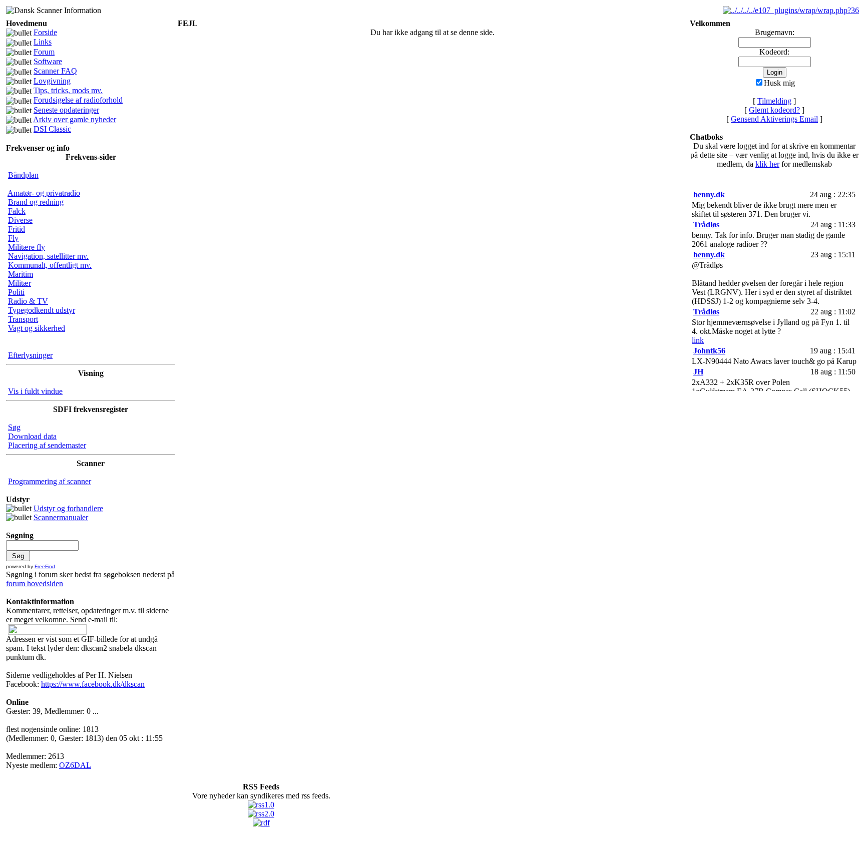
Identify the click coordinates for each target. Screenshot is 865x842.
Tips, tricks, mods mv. (68, 90)
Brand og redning (36, 202)
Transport (23, 319)
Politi (16, 292)
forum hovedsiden (34, 583)
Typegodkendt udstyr (41, 310)
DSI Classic (52, 129)
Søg (14, 427)
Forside (45, 32)
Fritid (16, 229)
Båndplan (23, 175)
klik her (767, 164)
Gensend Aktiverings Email (774, 119)
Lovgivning (52, 81)
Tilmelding (774, 101)
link (698, 340)
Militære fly (26, 247)
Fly (13, 238)
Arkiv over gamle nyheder (74, 119)
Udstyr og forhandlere (68, 508)
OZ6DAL (75, 765)
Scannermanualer (61, 517)
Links (43, 42)
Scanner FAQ (55, 71)
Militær (19, 283)
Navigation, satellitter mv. (48, 256)
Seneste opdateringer (66, 110)
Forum (44, 52)
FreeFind (45, 566)
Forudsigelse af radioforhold (78, 100)
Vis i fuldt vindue (35, 391)
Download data (32, 436)
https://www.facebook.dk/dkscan (93, 684)
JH (698, 371)
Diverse (20, 220)
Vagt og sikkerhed (36, 328)
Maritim (20, 274)
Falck (17, 211)
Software (48, 61)
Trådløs (706, 224)
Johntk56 (709, 350)
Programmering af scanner (49, 481)
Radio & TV (28, 301)
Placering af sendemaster (47, 445)
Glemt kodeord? (774, 110)
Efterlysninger (30, 355)
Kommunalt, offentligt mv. (50, 265)
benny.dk (709, 194)
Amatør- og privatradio (44, 193)
